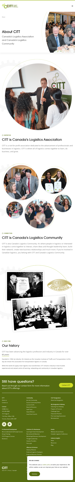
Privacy (9, 470)
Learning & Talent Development (35, 432)
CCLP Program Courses (8, 436)
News (52, 440)
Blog (52, 445)
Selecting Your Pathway (57, 406)
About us (4, 400)
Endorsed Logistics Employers (34, 452)
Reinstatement (55, 418)
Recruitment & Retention (33, 434)
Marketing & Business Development (36, 436)
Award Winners (30, 412)
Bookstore (5, 438)
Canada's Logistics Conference (59, 434)
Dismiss (34, 474)
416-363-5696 (6, 411)
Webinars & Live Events (57, 432)
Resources (54, 443)
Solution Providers (31, 441)
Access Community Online (33, 402)
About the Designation (57, 400)
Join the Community (31, 400)
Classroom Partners (56, 413)
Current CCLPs (30, 405)
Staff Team (29, 409)
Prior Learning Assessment (58, 416)
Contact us (5, 402)
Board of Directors (31, 407)
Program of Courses (56, 409)
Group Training (6, 434)
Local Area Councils (31, 414)
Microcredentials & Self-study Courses (12, 432)
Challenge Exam (55, 411)
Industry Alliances (31, 450)
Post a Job (29, 443)
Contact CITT (66, 385)
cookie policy (46, 465)
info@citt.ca (5, 409)
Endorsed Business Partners (34, 454)
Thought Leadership (31, 438)
